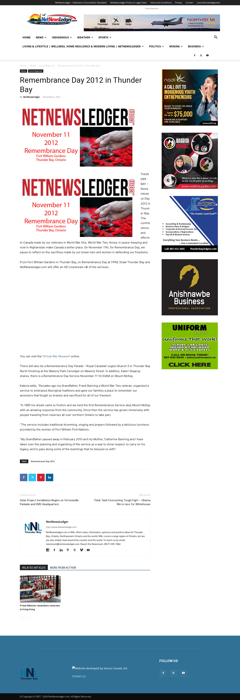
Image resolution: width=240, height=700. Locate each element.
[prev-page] (22, 616)
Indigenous (60, 37)
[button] (215, 37)
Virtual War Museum (56, 356)
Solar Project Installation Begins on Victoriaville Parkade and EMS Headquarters (49, 502)
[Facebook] (194, 55)
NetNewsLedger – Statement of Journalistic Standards (81, 2)
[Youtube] (207, 55)
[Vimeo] (83, 550)
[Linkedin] (49, 477)
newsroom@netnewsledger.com (107, 676)
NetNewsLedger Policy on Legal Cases (128, 2)
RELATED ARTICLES (34, 567)
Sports (103, 37)
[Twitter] (201, 55)
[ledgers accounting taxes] (190, 224)
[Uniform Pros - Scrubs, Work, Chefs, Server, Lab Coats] (190, 345)
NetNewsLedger (31, 96)
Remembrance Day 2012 (43, 461)
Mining (174, 46)
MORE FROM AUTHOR (63, 567)
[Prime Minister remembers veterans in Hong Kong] (40, 588)
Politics (155, 46)
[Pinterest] (41, 477)
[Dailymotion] (49, 550)
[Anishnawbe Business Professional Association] (190, 287)
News (40, 37)
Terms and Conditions (161, 2)
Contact (189, 2)
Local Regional (46, 65)
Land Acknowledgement (208, 2)
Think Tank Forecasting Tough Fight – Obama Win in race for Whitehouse (122, 502)
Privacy (178, 2)
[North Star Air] (152, 22)
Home (26, 37)
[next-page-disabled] (28, 616)
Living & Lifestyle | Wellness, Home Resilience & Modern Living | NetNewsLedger (81, 46)
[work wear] (190, 161)
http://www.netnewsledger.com (61, 527)
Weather (83, 37)
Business (194, 46)
